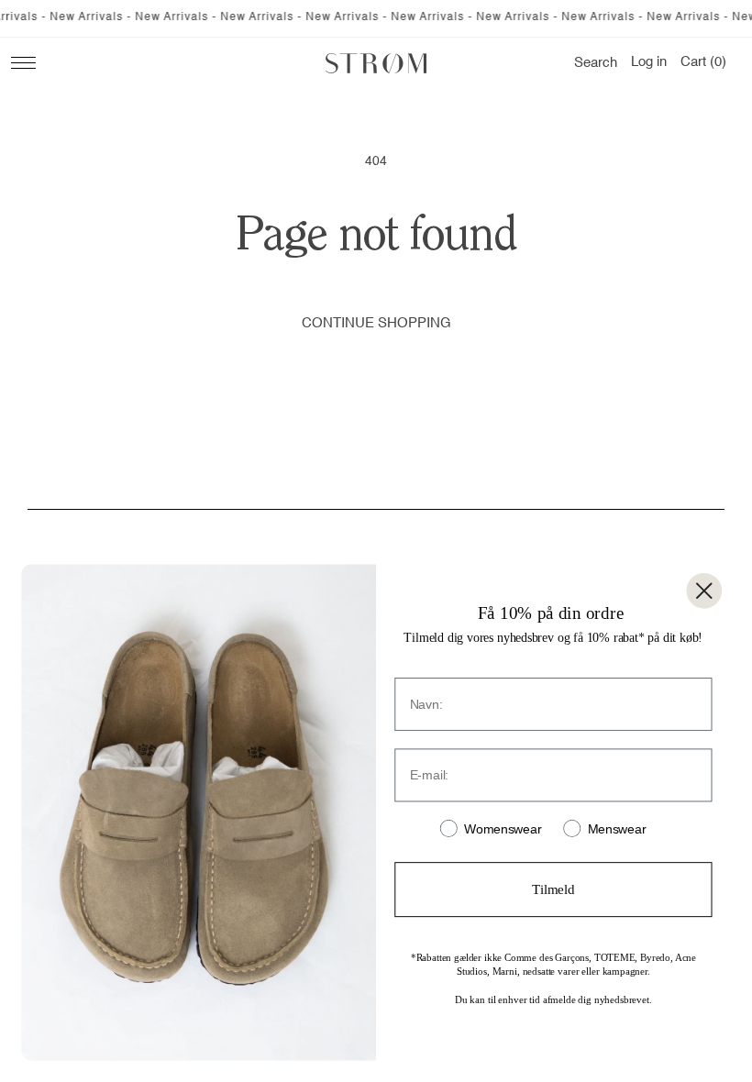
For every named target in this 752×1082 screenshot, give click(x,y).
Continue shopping (376, 323)
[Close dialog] (704, 591)
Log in (649, 62)
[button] (595, 63)
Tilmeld (553, 889)
